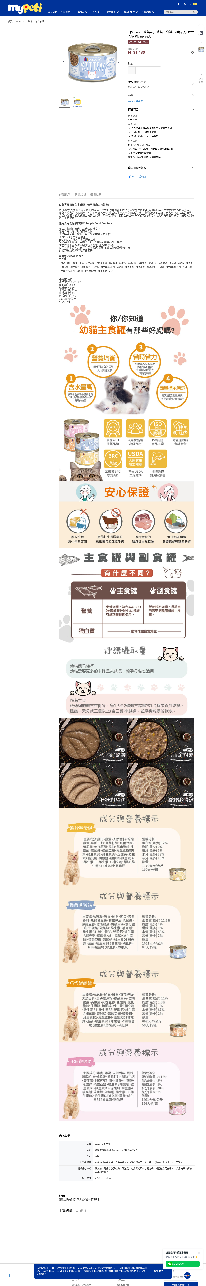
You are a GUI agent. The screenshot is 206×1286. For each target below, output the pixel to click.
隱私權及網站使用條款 (81, 1285)
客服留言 (121, 1280)
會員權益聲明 (123, 1285)
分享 (134, 176)
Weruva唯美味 (135, 101)
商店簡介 (76, 1280)
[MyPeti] (25, 8)
